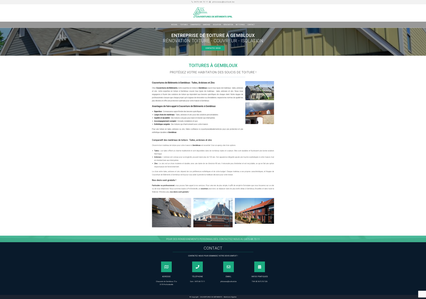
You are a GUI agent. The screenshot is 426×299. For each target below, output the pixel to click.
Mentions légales (230, 297)
